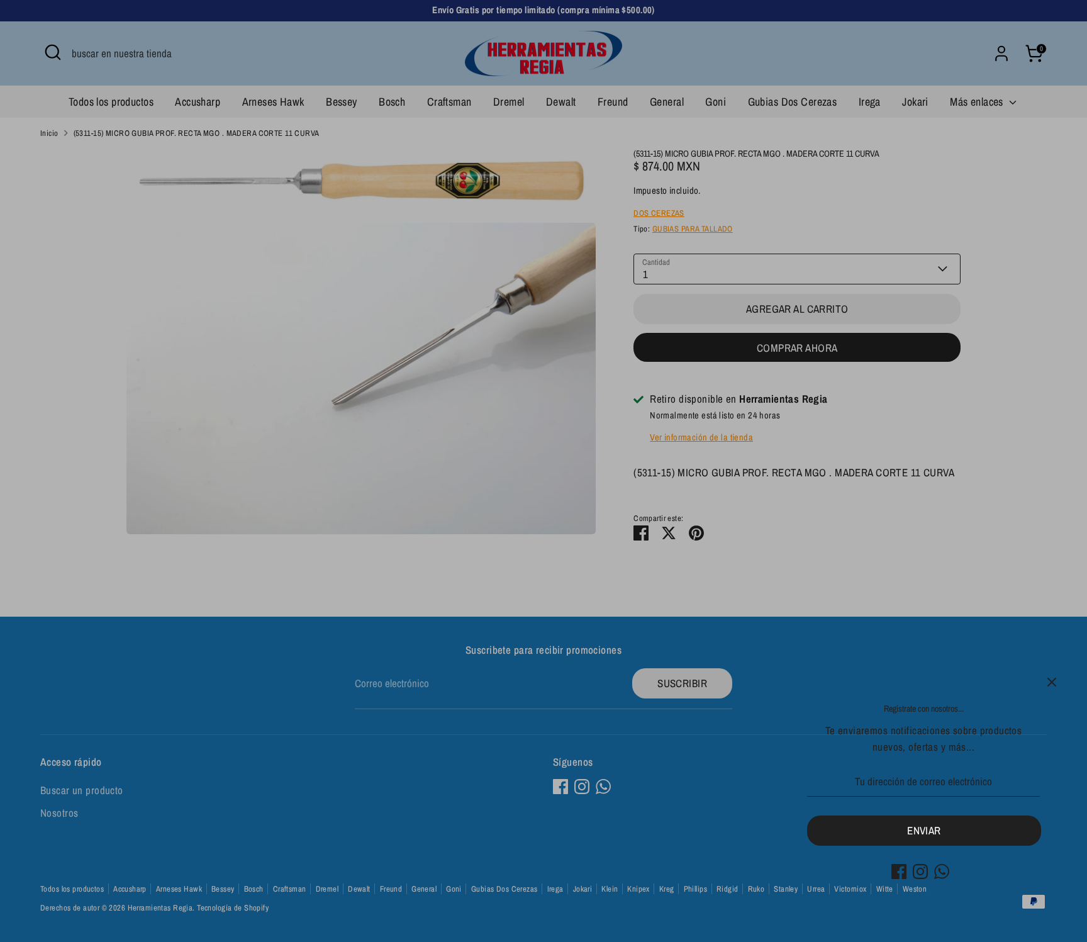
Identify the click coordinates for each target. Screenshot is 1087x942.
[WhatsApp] (941, 871)
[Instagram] (920, 871)
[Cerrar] (1052, 682)
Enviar (924, 830)
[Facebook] (898, 871)
